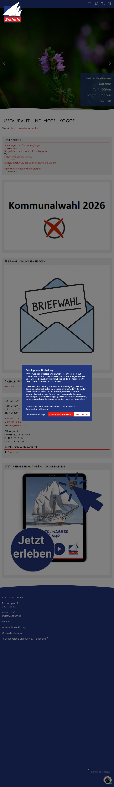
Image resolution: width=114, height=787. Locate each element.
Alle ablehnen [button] (82, 414)
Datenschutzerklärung (37, 409)
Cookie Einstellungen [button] (36, 414)
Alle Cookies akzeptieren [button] (60, 414)
